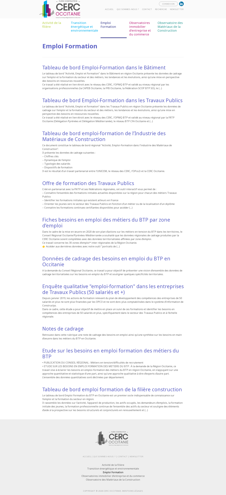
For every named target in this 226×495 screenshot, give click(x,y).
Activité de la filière (51, 25)
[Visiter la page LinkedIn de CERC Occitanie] (181, 4)
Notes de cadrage (63, 328)
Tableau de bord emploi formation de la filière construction (112, 389)
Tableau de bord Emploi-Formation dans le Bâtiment (104, 67)
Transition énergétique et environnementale (84, 27)
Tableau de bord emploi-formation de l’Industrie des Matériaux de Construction (104, 136)
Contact (123, 456)
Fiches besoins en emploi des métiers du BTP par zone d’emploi (106, 222)
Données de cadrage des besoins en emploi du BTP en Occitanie (106, 261)
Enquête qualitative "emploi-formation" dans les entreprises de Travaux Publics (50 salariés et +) (113, 289)
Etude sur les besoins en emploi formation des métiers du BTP (110, 353)
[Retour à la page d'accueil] (70, 9)
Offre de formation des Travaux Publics (88, 183)
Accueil (87, 456)
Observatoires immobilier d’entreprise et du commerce (140, 28)
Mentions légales (132, 490)
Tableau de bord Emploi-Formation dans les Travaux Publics (112, 100)
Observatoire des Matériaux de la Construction (170, 27)
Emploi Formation (108, 25)
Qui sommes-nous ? (104, 456)
